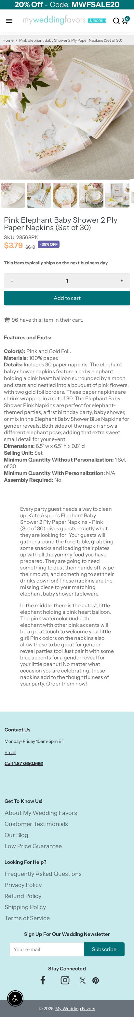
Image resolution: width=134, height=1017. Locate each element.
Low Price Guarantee (33, 846)
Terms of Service (27, 918)
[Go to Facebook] (43, 982)
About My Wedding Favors (41, 813)
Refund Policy (23, 896)
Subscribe (104, 949)
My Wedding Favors (75, 1008)
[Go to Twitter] (82, 982)
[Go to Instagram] (65, 982)
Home (8, 40)
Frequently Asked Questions (43, 873)
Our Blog (16, 835)
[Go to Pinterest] (95, 982)
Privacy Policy (23, 885)
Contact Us (17, 730)
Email (10, 752)
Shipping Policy (25, 907)
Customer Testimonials (36, 824)
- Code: (67, 5)
